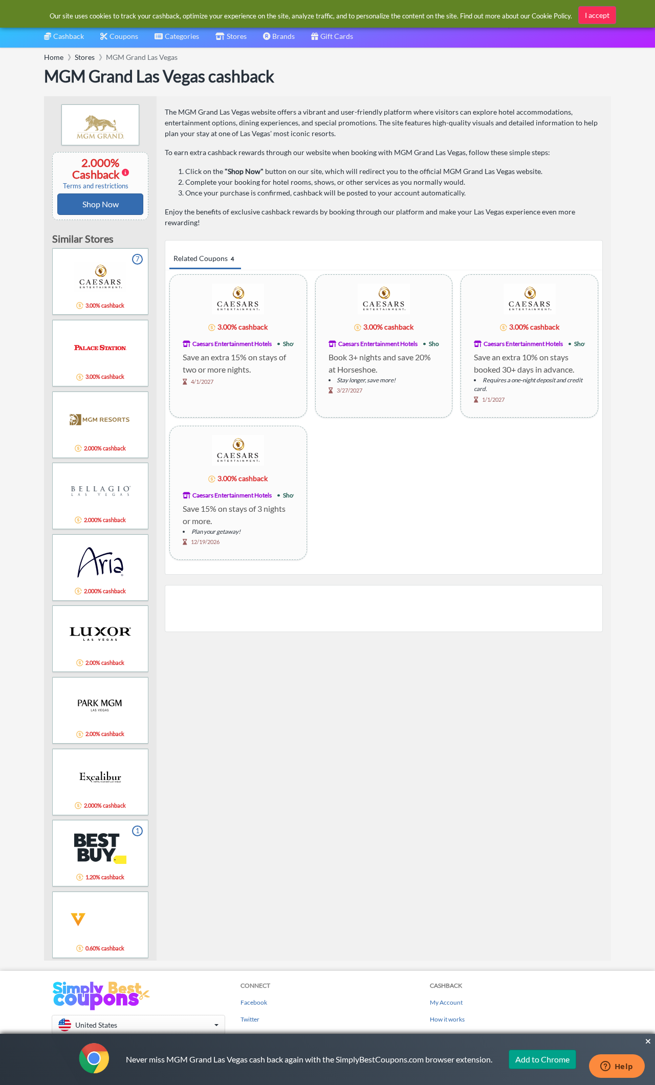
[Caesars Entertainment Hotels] (238, 298)
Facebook (254, 1002)
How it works (447, 1019)
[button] (138, 1025)
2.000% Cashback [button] (95, 173)
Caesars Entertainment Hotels (232, 344)
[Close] (648, 1041)
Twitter (250, 1019)
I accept (597, 15)
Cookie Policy (551, 16)
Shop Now (100, 204)
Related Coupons (203, 258)
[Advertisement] (383, 608)
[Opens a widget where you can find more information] (616, 1067)
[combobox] (177, 40)
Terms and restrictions (95, 186)
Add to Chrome (542, 1059)
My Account (446, 1002)
